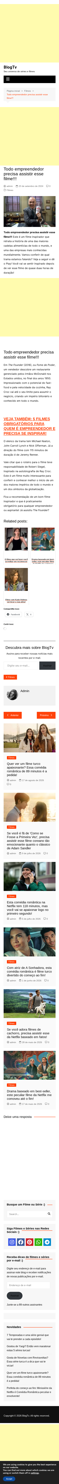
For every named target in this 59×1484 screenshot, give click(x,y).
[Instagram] (12, 1242)
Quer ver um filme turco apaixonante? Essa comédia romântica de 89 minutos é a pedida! (29, 1376)
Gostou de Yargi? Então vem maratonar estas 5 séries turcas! (29, 1348)
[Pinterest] (29, 1242)
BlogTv (10, 67)
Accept (9, 1479)
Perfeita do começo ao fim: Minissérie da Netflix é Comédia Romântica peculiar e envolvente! (29, 1392)
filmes (11, 677)
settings (35, 1473)
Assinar (47, 665)
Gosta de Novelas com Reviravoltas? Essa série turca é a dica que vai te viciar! (27, 1361)
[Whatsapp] (38, 1242)
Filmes (10, 190)
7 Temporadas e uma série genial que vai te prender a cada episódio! (28, 1337)
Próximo (44, 715)
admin (10, 186)
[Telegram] (47, 1242)
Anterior (15, 715)
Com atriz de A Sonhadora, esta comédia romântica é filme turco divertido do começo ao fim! (29, 971)
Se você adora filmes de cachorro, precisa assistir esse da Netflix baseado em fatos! (28, 1033)
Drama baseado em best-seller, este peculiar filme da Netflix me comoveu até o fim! (29, 1095)
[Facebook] (21, 1242)
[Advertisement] (29, 33)
